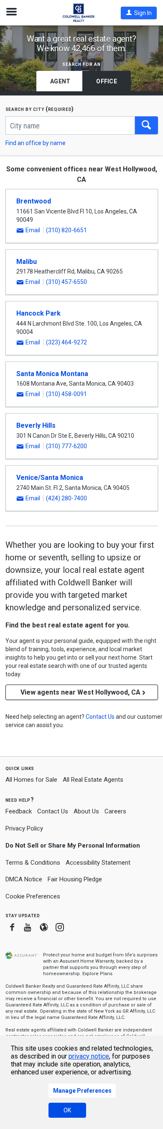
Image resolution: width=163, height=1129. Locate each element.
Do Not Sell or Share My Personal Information (72, 845)
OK (67, 1110)
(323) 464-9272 (66, 342)
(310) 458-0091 (66, 394)
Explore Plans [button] (97, 973)
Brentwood (33, 201)
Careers (115, 811)
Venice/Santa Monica (49, 478)
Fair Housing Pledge (75, 879)
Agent (60, 81)
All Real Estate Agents (93, 779)
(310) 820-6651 (66, 230)
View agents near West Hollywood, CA (80, 692)
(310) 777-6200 (66, 446)
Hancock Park (38, 313)
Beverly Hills (36, 425)
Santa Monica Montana (52, 374)
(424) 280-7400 (66, 498)
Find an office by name (35, 143)
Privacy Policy (24, 828)
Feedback (18, 811)
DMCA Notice (23, 879)
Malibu (26, 262)
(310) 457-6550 (66, 281)
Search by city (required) (39, 109)
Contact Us (52, 811)
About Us (86, 811)
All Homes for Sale (31, 779)
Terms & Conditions (32, 862)
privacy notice (89, 1056)
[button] (139, 13)
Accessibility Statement (98, 862)
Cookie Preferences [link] (32, 896)
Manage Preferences (82, 1090)
